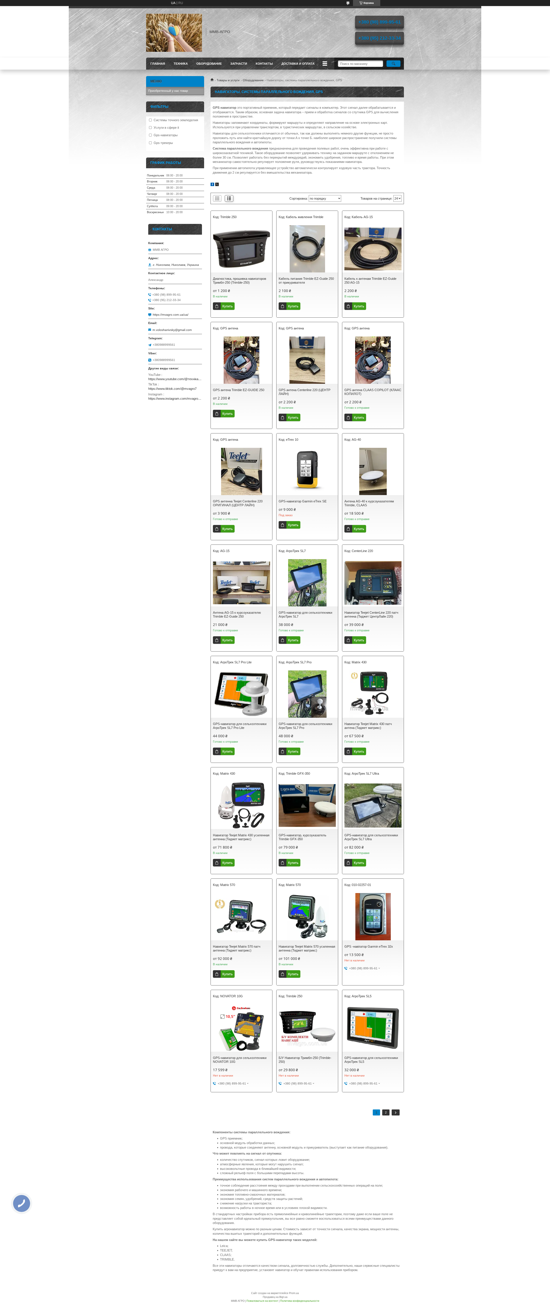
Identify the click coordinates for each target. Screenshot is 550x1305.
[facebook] (212, 185)
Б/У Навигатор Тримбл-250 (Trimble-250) (305, 1059)
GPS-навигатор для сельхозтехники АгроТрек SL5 (371, 1059)
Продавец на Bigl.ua (275, 1297)
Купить (227, 306)
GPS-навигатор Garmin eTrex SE (303, 501)
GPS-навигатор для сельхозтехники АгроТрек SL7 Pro (305, 726)
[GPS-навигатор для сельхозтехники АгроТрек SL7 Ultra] (373, 805)
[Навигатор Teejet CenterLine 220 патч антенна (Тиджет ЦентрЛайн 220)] (373, 582)
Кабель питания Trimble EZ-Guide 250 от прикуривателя (306, 280)
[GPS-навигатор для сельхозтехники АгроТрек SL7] (307, 582)
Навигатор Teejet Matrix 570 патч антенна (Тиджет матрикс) (236, 948)
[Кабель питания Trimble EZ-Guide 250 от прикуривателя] (307, 248)
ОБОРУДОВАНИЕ (209, 63)
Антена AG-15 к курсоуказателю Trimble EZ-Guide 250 (237, 614)
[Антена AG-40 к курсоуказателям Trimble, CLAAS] (373, 471)
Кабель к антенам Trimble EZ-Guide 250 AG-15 (370, 280)
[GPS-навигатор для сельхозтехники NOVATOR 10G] (241, 1028)
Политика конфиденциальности (299, 1300)
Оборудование (253, 80)
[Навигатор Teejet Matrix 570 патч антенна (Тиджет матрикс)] (241, 916)
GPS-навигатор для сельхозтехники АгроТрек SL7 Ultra (371, 837)
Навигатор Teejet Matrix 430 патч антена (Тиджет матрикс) (368, 726)
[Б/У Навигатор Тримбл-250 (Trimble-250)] (307, 1028)
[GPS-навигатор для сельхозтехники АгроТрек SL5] (373, 1028)
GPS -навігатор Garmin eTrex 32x (368, 946)
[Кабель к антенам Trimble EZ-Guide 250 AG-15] (373, 248)
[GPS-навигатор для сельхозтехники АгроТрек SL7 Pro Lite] (241, 694)
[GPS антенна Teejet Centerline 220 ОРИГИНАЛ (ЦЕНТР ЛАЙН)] (241, 471)
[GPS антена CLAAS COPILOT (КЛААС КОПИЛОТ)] (373, 360)
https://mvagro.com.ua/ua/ (170, 314)
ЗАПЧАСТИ (238, 63)
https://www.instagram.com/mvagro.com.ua (175, 398)
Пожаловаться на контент (262, 1300)
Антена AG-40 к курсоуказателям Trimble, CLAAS (369, 503)
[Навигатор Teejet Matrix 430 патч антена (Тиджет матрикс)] (373, 694)
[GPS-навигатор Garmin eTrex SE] (307, 471)
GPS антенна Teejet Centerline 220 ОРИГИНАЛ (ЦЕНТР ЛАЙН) (238, 503)
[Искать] (393, 63)
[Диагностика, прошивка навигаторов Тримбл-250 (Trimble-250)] (241, 248)
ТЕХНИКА (181, 63)
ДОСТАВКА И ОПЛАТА (298, 63)
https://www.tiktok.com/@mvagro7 (172, 388)
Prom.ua (294, 1293)
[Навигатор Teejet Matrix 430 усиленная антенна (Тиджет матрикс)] (241, 805)
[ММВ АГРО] (174, 31)
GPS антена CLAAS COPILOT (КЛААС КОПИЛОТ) (372, 392)
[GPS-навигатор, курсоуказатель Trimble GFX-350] (307, 805)
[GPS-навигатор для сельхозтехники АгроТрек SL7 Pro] (307, 694)
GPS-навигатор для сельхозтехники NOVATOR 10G (239, 1059)
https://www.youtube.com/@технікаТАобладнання (175, 379)
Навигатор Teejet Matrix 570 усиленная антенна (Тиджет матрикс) (307, 948)
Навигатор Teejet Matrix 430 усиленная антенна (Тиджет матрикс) (241, 837)
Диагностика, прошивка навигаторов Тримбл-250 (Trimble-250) (239, 280)
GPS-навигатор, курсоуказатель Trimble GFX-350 (302, 837)
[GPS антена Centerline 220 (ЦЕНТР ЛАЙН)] (307, 360)
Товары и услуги (228, 80)
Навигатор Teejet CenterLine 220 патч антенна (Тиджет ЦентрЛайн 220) (371, 614)
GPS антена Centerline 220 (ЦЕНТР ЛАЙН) (304, 392)
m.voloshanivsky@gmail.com (172, 330)
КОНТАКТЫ (264, 63)
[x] (217, 185)
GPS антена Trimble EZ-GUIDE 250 (238, 390)
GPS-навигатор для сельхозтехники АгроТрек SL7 (305, 614)
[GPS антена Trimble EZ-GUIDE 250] (241, 360)
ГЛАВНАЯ (157, 63)
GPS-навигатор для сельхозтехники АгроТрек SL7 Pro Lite (239, 726)
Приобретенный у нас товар (168, 90)
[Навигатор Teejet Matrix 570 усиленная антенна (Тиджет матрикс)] (307, 916)
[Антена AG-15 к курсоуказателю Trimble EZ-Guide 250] (241, 582)
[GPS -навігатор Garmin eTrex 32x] (373, 916)
